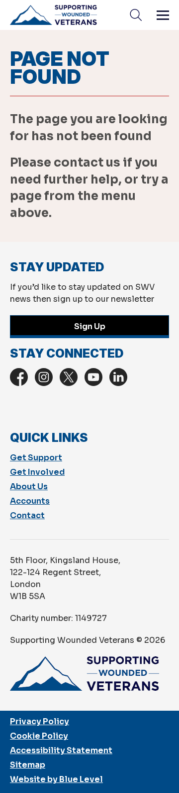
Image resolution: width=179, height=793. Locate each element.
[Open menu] (163, 14)
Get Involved (37, 472)
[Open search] (136, 15)
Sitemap (27, 765)
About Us (29, 486)
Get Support (36, 457)
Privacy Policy (39, 721)
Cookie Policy (39, 736)
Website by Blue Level (56, 779)
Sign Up (89, 326)
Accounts (30, 501)
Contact (27, 515)
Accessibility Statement (61, 750)
